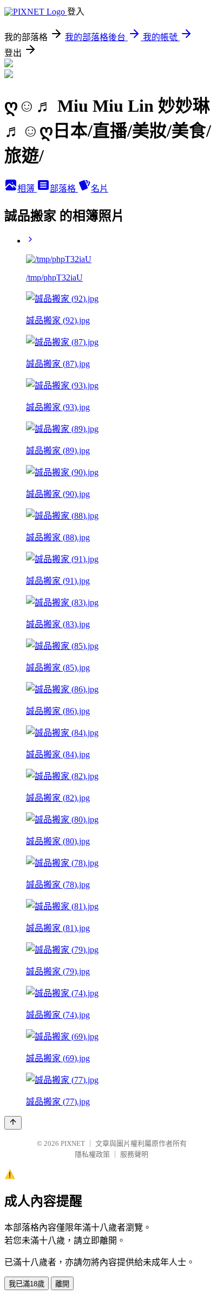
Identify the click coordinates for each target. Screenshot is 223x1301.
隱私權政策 (92, 1154)
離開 (62, 1284)
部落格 (64, 188)
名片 (99, 188)
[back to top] (13, 1123)
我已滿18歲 (26, 1284)
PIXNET (73, 1143)
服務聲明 (134, 1154)
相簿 (27, 188)
